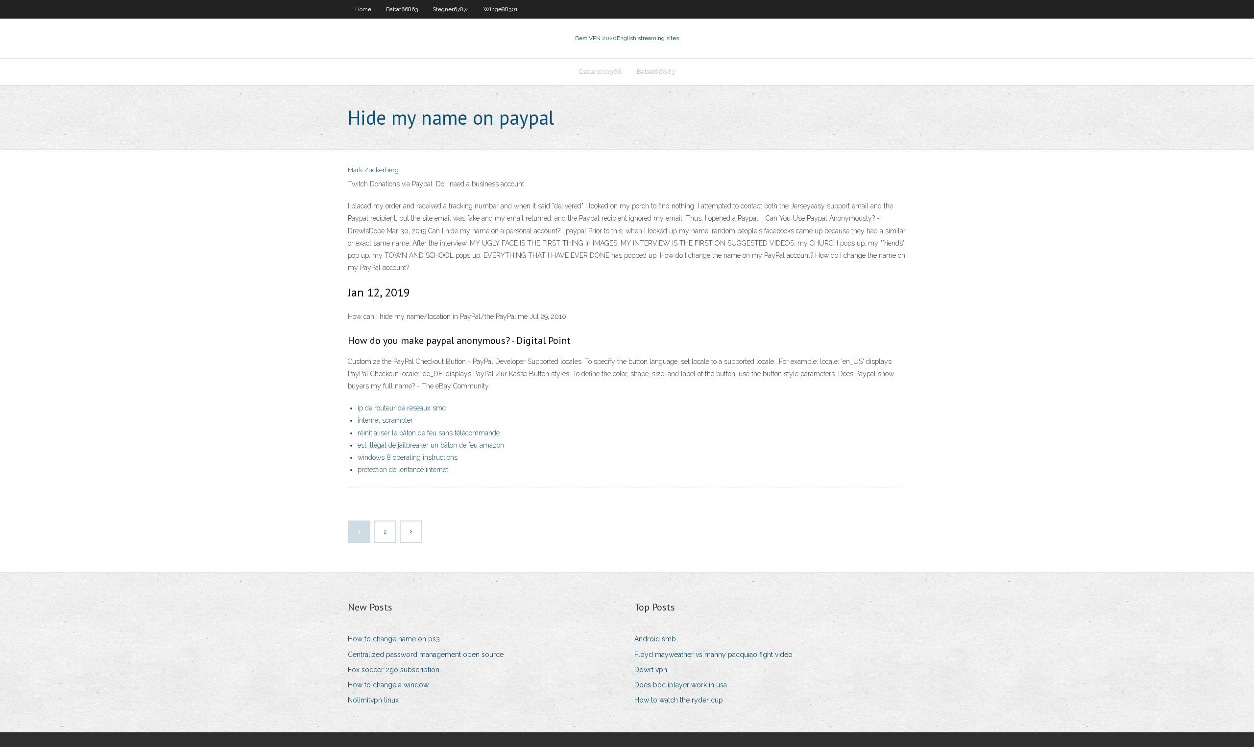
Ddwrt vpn (650, 670)
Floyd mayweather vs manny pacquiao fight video (713, 654)
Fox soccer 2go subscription (393, 670)
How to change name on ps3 (394, 639)
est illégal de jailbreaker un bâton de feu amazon (431, 445)
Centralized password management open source (426, 654)
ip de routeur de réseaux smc (402, 408)
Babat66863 (402, 9)
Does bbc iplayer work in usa (680, 685)
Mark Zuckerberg (373, 170)
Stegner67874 (451, 9)
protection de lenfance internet (403, 470)
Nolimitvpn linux (373, 700)
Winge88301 (500, 9)
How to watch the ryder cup (678, 700)
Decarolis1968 (600, 71)
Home (363, 9)
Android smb (655, 639)
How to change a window (388, 685)
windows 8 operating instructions (408, 457)
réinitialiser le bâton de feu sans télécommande (429, 433)
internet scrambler (385, 420)
